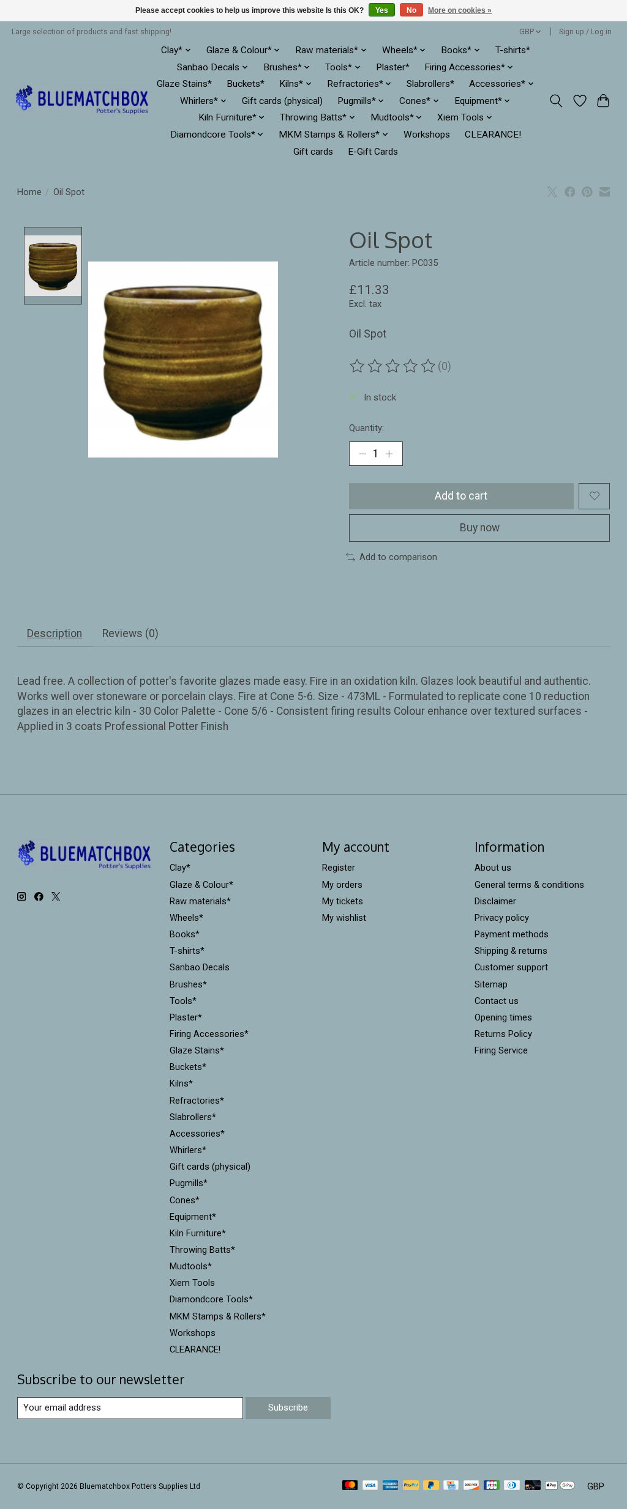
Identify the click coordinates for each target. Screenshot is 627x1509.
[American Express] (391, 1486)
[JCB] (492, 1486)
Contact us (497, 1000)
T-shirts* (512, 50)
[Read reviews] (393, 366)
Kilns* (181, 1083)
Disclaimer (495, 901)
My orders (342, 884)
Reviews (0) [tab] (130, 633)
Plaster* (393, 67)
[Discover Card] (471, 1486)
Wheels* (186, 917)
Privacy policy (502, 917)
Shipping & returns (511, 950)
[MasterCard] (350, 1486)
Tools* (183, 1000)
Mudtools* (191, 1266)
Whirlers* (188, 1150)
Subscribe (288, 1407)
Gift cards (313, 151)
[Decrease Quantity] (362, 453)
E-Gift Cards (373, 151)
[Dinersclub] (512, 1486)
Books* (185, 934)
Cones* (185, 1200)
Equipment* (193, 1216)
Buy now (480, 528)
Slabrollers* (430, 83)
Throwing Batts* (202, 1249)
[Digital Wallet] (560, 1486)
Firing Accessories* (209, 1033)
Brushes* (188, 984)
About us (493, 867)
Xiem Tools (192, 1282)
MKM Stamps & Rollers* (218, 1316)
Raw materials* (200, 901)
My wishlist (344, 917)
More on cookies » (460, 10)
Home (29, 191)
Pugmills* (189, 1183)
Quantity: (366, 428)
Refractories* (197, 1100)
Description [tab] (54, 633)
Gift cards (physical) (282, 100)
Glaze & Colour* (201, 884)
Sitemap (491, 984)
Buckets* (246, 83)
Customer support (511, 967)
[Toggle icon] (556, 101)
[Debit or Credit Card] (533, 1486)
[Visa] (370, 1486)
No (411, 10)
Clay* (180, 867)
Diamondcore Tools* (211, 1299)
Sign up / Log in (585, 32)
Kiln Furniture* (198, 1233)
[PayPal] (411, 1486)
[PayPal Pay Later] (431, 1486)
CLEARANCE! (493, 134)
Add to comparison (398, 557)
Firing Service (501, 1050)
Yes (381, 10)
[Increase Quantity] (388, 453)
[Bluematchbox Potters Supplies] (82, 100)
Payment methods (512, 934)
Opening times (503, 1017)
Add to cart (461, 496)
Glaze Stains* (184, 83)
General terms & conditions (529, 884)
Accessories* (197, 1133)
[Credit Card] (451, 1486)
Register (338, 867)
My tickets (342, 901)
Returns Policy (503, 1033)
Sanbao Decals (200, 967)
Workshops (427, 134)
